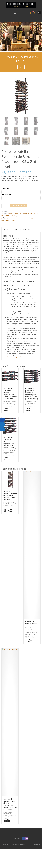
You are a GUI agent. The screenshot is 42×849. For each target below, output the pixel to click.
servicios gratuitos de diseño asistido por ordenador (21, 356)
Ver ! (21, 67)
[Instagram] (26, 838)
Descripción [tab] (7, 230)
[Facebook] (23, 838)
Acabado (6, 189)
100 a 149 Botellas (13, 217)
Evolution (11, 213)
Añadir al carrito (18, 205)
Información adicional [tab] (22, 229)
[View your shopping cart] (34, 12)
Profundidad (8, 195)
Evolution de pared (20, 213)
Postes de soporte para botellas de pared (19, 219)
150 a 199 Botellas (24, 217)
